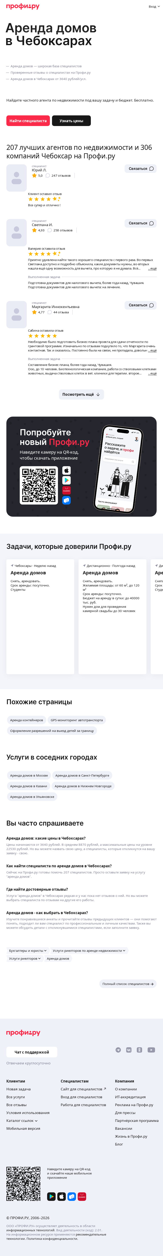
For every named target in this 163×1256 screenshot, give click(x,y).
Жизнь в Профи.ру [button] (131, 1136)
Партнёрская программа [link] (137, 1120)
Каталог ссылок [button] (20, 1120)
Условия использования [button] (28, 1112)
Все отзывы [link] (16, 1104)
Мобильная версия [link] (23, 1128)
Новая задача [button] (18, 1089)
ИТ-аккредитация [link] (130, 1096)
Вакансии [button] (123, 1128)
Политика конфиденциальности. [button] (52, 1238)
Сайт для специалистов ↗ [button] (84, 1089)
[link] (28, 120)
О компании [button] (126, 1089)
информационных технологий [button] (30, 1230)
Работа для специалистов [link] (83, 1104)
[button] (141, 168)
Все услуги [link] (15, 1096)
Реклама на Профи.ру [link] (134, 1104)
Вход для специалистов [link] (81, 1096)
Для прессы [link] (125, 1112)
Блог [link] (119, 1144)
